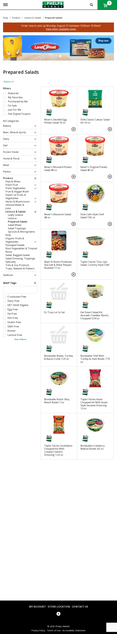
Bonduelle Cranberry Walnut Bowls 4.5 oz (92, 447)
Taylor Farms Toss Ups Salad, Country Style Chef (95, 263)
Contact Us (80, 606)
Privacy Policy (38, 630)
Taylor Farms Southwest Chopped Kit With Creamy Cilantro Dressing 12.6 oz (58, 450)
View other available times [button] (61, 29)
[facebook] (58, 614)
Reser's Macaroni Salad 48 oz (57, 216)
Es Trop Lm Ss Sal (54, 312)
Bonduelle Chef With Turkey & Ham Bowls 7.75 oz (95, 359)
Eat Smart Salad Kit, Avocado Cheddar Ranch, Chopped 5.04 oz (94, 315)
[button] (58, 47)
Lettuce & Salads (32, 17)
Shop (5, 17)
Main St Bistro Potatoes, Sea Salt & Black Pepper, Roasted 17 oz (58, 265)
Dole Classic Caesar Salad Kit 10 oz (95, 121)
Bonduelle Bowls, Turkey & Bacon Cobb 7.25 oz (58, 357)
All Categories (11, 121)
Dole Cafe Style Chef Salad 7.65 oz (92, 216)
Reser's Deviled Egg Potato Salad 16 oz (55, 121)
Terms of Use (54, 630)
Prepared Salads (53, 17)
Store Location (59, 606)
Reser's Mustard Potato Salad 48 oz (58, 168)
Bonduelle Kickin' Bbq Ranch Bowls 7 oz (56, 401)
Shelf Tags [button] (9, 283)
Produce (16, 17)
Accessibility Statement (73, 630)
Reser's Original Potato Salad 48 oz (93, 168)
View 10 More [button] (20, 339)
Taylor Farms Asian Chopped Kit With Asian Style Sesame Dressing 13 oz (94, 404)
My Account (37, 606)
